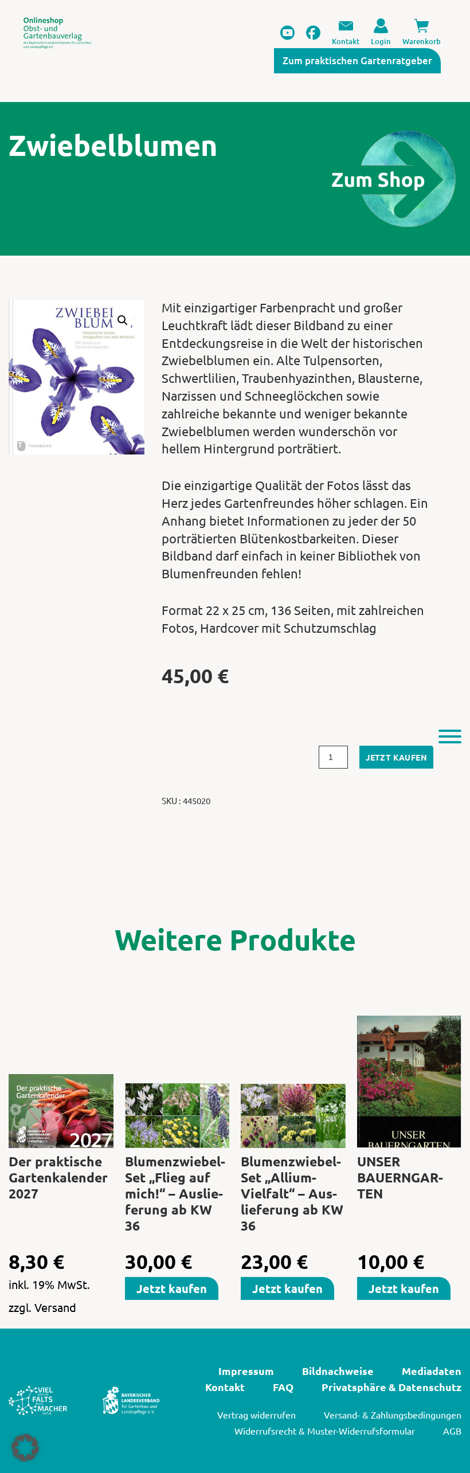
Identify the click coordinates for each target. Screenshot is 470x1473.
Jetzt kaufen (396, 757)
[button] (122, 320)
